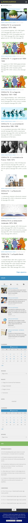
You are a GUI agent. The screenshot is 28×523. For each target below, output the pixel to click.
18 (6, 358)
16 (25, 356)
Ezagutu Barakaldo (6, 386)
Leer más (19, 520)
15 (21, 356)
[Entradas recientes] (4, 284)
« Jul (2, 365)
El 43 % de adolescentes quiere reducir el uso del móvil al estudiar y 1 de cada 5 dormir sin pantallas (17, 291)
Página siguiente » (22, 272)
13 (14, 356)
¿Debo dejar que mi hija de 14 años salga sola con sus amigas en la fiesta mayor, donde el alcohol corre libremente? (13, 473)
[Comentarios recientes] (17, 284)
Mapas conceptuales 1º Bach (8, 188)
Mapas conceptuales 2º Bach (8, 22)
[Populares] (11, 284)
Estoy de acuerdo (11, 520)
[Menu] (26, 2)
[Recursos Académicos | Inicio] (11, 2)
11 (6, 356)
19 (10, 358)
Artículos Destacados (13, 288)
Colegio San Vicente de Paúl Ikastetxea (11, 382)
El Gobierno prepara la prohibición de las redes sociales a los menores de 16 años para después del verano (17, 301)
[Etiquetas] (23, 284)
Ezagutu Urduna (6, 389)
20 (14, 358)
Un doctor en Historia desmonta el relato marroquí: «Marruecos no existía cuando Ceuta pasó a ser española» (17, 335)
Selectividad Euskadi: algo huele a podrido (16, 496)
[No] (26, 517)
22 (21, 358)
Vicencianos (5, 392)
